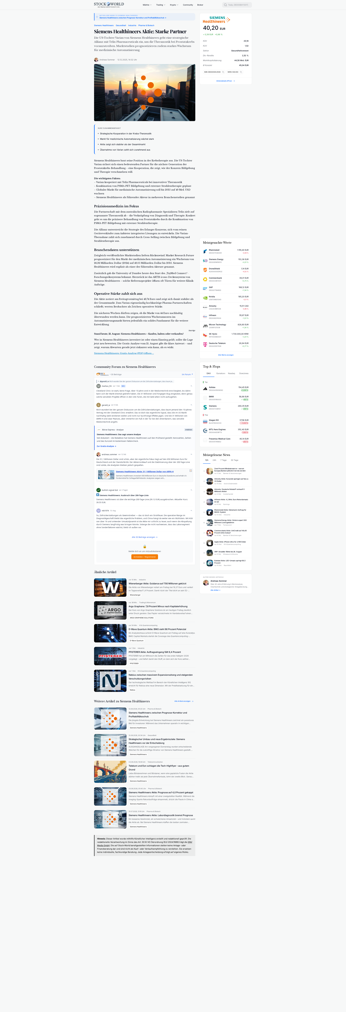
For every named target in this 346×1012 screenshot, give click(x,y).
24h (214, 460)
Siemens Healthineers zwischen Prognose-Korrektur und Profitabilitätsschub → (132, 18)
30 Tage (234, 460)
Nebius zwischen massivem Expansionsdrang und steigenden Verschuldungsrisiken (161, 676)
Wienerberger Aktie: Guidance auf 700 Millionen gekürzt (157, 583)
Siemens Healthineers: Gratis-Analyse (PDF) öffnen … (124, 353)
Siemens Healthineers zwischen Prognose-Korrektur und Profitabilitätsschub (158, 714)
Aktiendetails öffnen (224, 81)
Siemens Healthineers (104, 25)
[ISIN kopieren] (222, 72)
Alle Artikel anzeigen (182, 701)
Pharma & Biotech (146, 25)
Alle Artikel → (215, 590)
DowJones (243, 373)
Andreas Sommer (107, 60)
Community (188, 5)
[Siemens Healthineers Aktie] (226, 19)
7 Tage (223, 460)
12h (206, 460)
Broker (200, 5)
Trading (159, 5)
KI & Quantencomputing (148, 625)
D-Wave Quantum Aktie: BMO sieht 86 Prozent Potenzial (157, 629)
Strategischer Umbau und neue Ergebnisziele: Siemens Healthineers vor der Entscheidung (157, 741)
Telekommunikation (155, 762)
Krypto (173, 5)
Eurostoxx (221, 373)
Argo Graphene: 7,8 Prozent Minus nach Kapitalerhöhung (158, 606)
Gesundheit (121, 25)
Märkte (146, 5)
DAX (209, 373)
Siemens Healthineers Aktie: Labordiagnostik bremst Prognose (161, 815)
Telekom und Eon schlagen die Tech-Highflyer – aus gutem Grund (159, 767)
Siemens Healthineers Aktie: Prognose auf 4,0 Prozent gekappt (161, 792)
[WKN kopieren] (240, 72)
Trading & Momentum (147, 602)
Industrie (132, 25)
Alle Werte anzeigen (226, 355)
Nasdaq (231, 373)
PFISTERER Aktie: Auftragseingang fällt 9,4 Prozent (155, 652)
